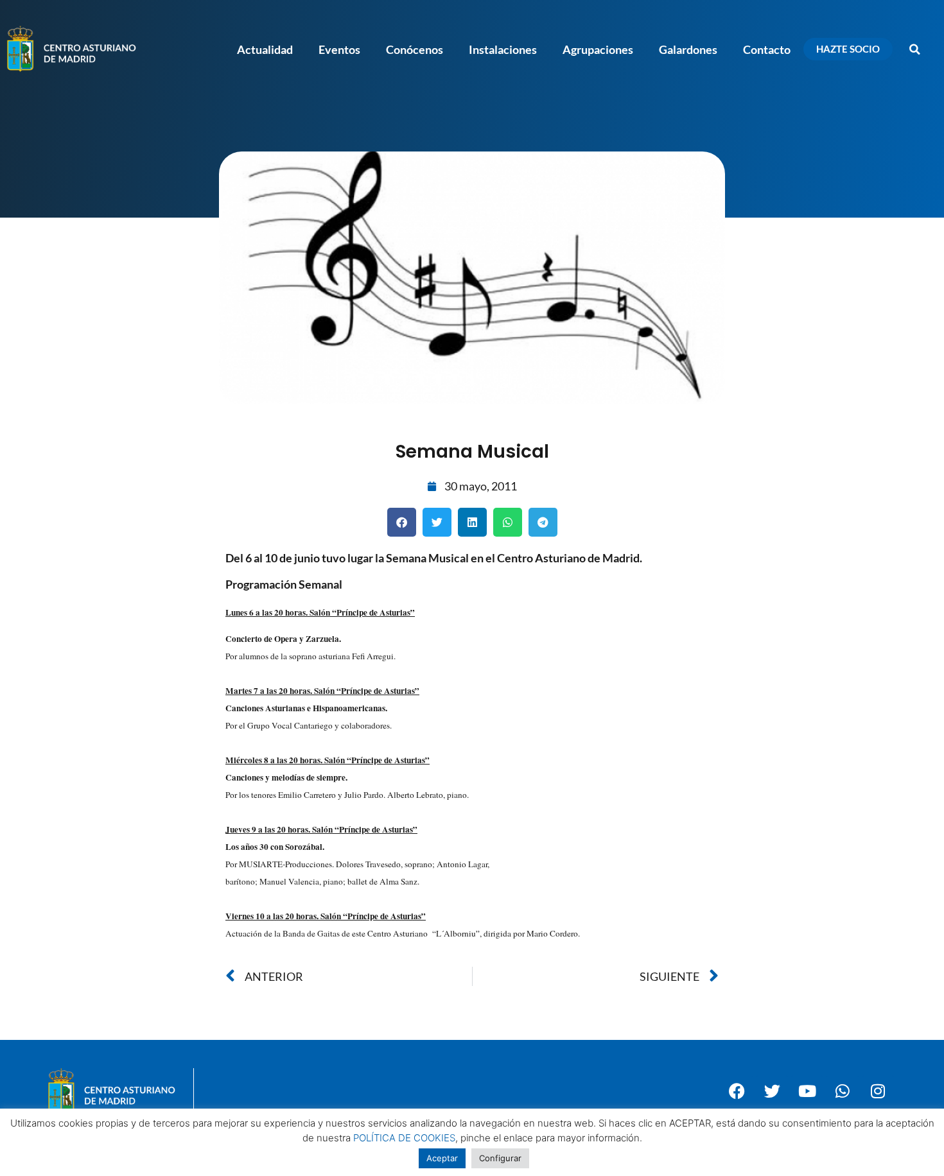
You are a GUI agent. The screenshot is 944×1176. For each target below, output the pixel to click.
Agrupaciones (598, 49)
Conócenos (414, 49)
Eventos (339, 49)
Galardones (688, 49)
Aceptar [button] (442, 1158)
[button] (915, 49)
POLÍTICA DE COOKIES (404, 1138)
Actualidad (265, 49)
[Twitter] (772, 1091)
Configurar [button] (500, 1158)
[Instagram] (878, 1091)
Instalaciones (503, 49)
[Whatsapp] (842, 1091)
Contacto (767, 49)
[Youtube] (807, 1091)
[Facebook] (737, 1091)
